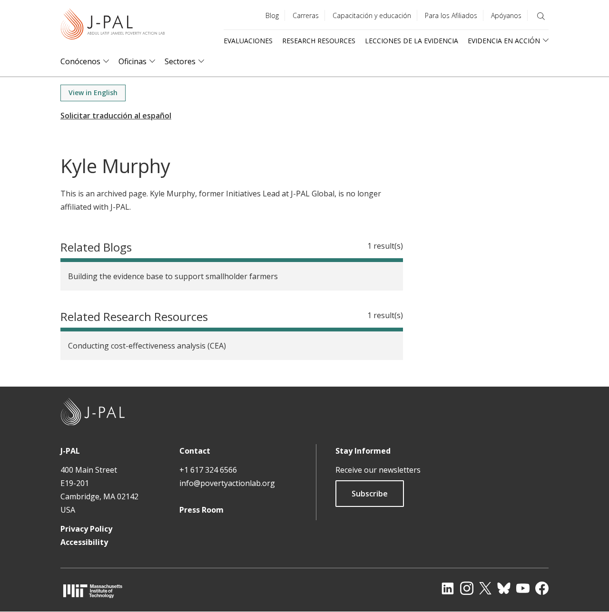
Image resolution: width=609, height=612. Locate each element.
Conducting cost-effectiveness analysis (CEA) (147, 345)
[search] (541, 16)
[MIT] (92, 591)
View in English (93, 92)
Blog (272, 15)
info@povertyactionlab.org (227, 483)
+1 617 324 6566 (208, 470)
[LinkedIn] (447, 588)
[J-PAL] (112, 26)
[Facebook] (542, 588)
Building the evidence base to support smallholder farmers (173, 276)
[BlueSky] (504, 588)
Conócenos (80, 61)
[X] (485, 588)
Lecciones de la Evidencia (411, 40)
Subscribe (370, 493)
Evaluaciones (248, 40)
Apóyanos (506, 15)
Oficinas (132, 61)
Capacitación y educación (372, 15)
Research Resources (318, 40)
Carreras (306, 15)
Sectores (180, 61)
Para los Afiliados (451, 15)
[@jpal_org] (466, 588)
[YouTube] (523, 588)
